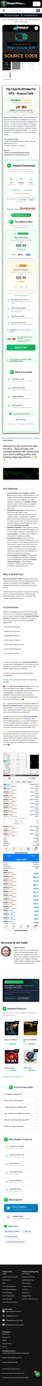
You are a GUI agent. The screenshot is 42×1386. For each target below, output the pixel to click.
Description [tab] (8, 440)
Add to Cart (21, 347)
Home (4, 20)
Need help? (22, 420)
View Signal (25, 998)
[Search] (38, 10)
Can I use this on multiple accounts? (17, 1113)
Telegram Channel (13, 1231)
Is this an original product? (13, 1126)
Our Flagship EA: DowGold (16, 1242)
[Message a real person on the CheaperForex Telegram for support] (37, 1374)
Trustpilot (31, 199)
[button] (3, 10)
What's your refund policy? (14, 1100)
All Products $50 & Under (16, 20)
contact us (30, 424)
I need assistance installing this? (15, 1107)
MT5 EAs (28, 1231)
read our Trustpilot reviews (23, 340)
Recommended (12, 1236)
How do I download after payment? (16, 1120)
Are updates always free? (13, 1094)
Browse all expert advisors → (13, 1077)
